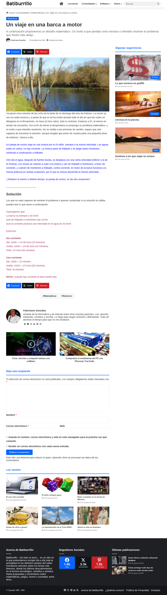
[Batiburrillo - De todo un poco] (19, 4)
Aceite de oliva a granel (16, 527)
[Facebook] (67, 563)
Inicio (11, 13)
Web (62, 426)
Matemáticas (37, 13)
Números (67, 296)
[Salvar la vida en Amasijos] (93, 516)
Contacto (155, 590)
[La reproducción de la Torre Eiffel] (58, 516)
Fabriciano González (18, 40)
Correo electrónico (17, 426)
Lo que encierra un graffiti (129, 83)
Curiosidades (88, 4)
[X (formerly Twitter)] (83, 563)
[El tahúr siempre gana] (58, 484)
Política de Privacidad (137, 590)
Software (104, 4)
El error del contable (15, 497)
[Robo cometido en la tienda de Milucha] (93, 485)
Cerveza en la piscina (127, 119)
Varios (117, 4)
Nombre (11, 415)
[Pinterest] (99, 563)
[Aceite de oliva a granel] (22, 516)
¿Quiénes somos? (114, 590)
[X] (31, 324)
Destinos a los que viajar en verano (134, 156)
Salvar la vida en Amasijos (89, 527)
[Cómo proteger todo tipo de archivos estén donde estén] (119, 570)
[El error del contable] (22, 485)
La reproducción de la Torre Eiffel (57, 527)
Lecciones (73, 4)
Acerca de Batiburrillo (92, 590)
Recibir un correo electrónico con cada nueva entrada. (38, 446)
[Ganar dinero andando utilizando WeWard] (119, 560)
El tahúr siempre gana (51, 495)
